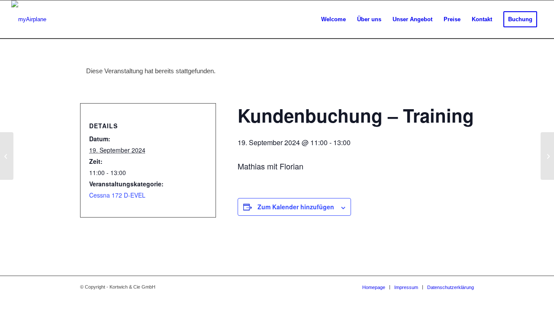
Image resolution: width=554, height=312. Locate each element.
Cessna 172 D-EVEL (117, 195)
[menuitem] (333, 19)
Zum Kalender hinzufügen (296, 206)
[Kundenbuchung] (6, 156)
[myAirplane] (28, 19)
